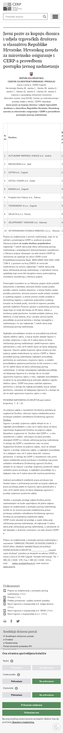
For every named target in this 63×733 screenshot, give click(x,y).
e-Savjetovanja (10, 643)
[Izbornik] (55, 16)
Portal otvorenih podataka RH (17, 646)
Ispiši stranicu (4, 621)
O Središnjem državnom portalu (18, 636)
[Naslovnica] (31, 7)
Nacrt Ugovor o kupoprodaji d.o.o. (23, 614)
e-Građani (8, 639)
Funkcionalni (9, 674)
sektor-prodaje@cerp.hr (23, 563)
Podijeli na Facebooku (11, 621)
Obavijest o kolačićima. (22, 722)
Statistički (8, 688)
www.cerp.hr (9, 566)
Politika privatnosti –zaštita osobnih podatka (28, 600)
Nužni (6, 661)
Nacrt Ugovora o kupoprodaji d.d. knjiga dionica (30, 604)
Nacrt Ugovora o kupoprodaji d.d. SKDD (27, 610)
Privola (10, 597)
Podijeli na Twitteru (18, 621)
